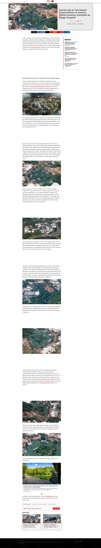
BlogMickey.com (50, 496)
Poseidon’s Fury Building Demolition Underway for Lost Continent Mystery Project (51, 526)
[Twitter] (77, 541)
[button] (78, 1)
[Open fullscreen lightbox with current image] (41, 104)
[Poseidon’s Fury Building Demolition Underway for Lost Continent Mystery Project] (52, 519)
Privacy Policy (21, 543)
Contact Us (76, 542)
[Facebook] (75, 541)
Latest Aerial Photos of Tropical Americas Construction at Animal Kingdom (71, 64)
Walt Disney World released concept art (40, 86)
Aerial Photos (35, 504)
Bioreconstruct (37, 47)
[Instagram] (79, 541)
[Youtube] (81, 541)
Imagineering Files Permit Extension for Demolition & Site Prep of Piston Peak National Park (71, 54)
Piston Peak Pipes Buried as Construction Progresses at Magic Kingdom (70, 59)
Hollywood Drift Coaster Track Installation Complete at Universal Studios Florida (30, 526)
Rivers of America (43, 504)
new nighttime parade (44, 382)
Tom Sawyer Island (51, 504)
